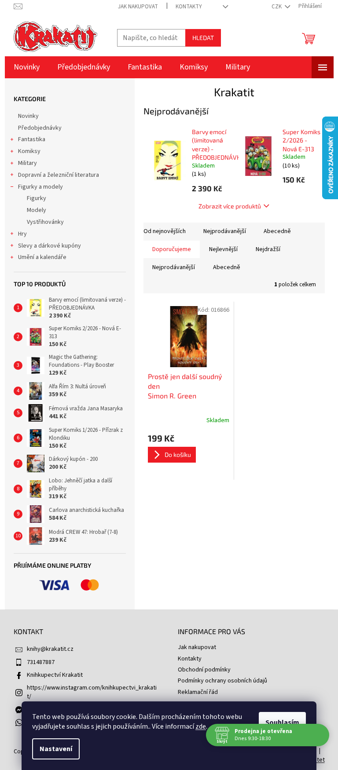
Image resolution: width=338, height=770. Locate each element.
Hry (22, 234)
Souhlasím (282, 722)
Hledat (203, 37)
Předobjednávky (40, 128)
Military (27, 163)
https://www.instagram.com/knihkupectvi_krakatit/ (92, 692)
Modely (36, 210)
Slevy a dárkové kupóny (49, 245)
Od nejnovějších (164, 231)
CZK (277, 7)
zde (200, 726)
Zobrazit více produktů (229, 206)
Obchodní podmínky (204, 669)
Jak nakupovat (138, 7)
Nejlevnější (223, 249)
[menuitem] (26, 67)
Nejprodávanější (224, 231)
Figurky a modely (40, 186)
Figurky (36, 198)
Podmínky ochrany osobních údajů (222, 680)
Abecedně (277, 231)
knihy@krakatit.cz (50, 649)
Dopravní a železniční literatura (58, 175)
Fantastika (31, 139)
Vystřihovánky (45, 222)
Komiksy (29, 151)
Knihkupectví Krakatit (55, 675)
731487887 (41, 662)
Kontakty (189, 7)
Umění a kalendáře (42, 257)
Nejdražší (268, 249)
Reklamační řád (198, 692)
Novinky (28, 116)
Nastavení (56, 749)
